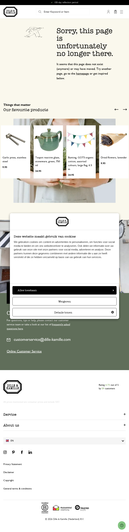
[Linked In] (30, 452)
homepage (82, 73)
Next (124, 109)
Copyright (8, 480)
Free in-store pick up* (66, 2)
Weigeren (64, 301)
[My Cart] (115, 12)
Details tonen (63, 312)
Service (9, 414)
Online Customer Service (24, 351)
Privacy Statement (12, 464)
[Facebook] (22, 452)
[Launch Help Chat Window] (122, 525)
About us (11, 425)
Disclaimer (8, 472)
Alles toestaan (27, 290)
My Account (108, 12)
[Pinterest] (13, 452)
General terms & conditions (17, 488)
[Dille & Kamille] (10, 12)
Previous (116, 109)
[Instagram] (5, 452)
